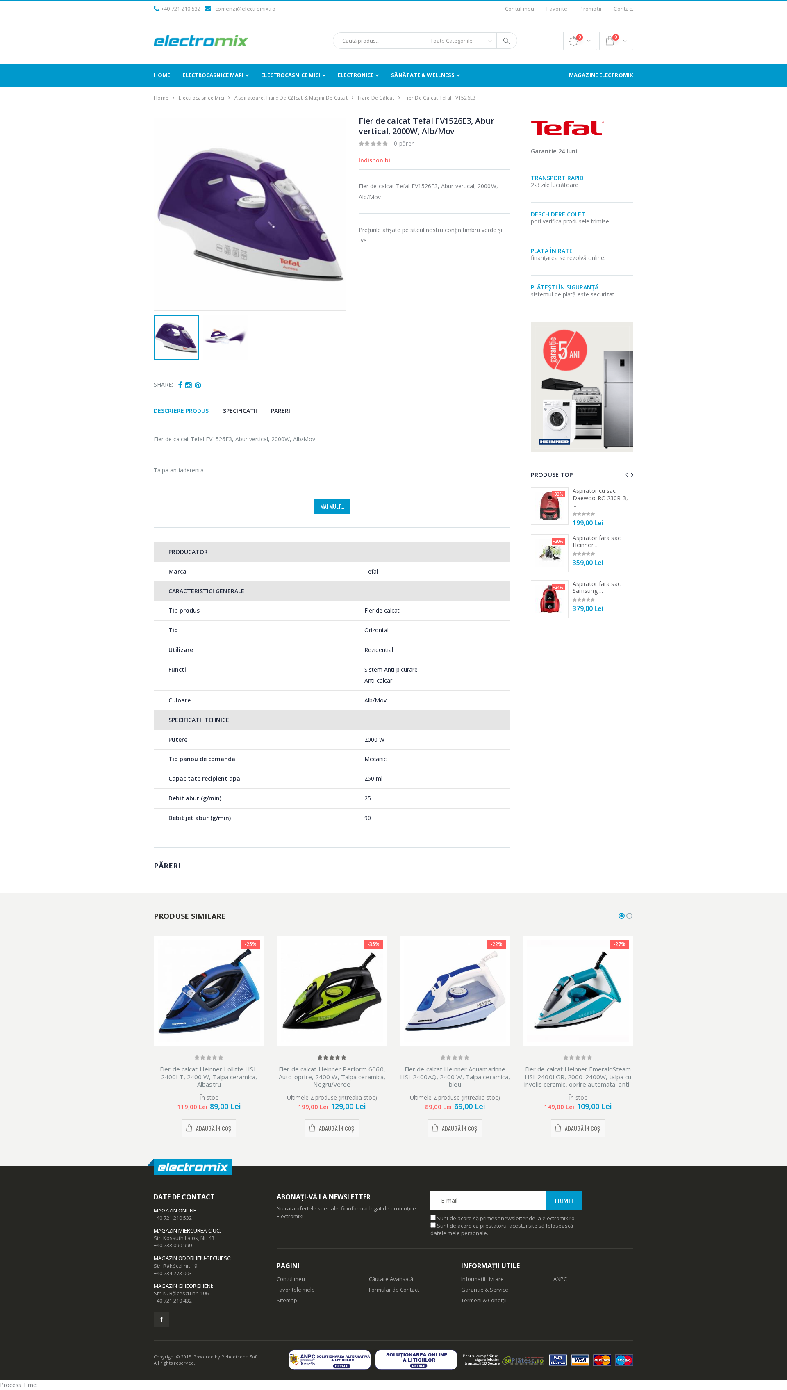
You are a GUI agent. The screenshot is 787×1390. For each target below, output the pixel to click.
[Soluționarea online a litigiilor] (418, 1360)
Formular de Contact (394, 1289)
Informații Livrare (482, 1279)
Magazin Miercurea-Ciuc (187, 1230)
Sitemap (287, 1300)
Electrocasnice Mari (212, 75)
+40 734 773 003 (173, 1273)
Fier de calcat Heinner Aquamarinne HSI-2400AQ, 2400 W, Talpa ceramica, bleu (455, 1077)
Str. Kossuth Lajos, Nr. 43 (184, 1238)
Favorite (556, 8)
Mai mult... (332, 506)
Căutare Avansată (391, 1279)
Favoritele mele (296, 1289)
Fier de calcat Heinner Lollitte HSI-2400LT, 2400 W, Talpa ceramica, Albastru (209, 1077)
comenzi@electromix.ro (245, 8)
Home (162, 75)
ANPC (560, 1279)
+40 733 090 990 (173, 1245)
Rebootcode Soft (239, 1357)
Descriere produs (181, 411)
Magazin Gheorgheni (183, 1286)
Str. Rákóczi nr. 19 (175, 1265)
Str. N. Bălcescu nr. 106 (181, 1293)
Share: (163, 384)
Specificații (240, 411)
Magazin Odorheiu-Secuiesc (192, 1258)
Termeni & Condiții (484, 1300)
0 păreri (404, 143)
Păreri (281, 411)
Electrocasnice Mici (290, 75)
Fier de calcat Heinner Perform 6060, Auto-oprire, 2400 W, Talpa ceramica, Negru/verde (332, 1077)
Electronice (355, 75)
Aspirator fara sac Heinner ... (597, 541)
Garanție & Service (484, 1289)
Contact (623, 8)
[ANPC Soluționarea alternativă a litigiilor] (332, 1360)
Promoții (590, 8)
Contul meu (520, 8)
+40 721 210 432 (173, 1300)
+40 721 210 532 (181, 8)
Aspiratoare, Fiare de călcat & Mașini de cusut (291, 97)
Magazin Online (175, 1210)
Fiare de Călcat (376, 97)
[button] (580, 41)
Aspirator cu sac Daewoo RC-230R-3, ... (600, 498)
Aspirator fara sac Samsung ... (597, 587)
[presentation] (164, 214)
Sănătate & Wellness (423, 75)
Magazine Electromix (601, 75)
